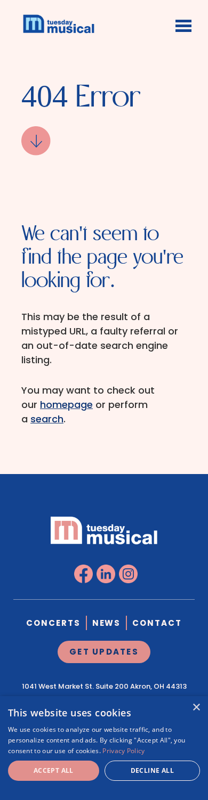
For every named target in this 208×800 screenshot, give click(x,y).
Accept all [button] (54, 770)
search (46, 419)
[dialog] (104, 748)
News (106, 622)
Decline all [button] (152, 770)
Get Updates (104, 651)
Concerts (53, 622)
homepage (66, 404)
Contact (157, 622)
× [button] (196, 708)
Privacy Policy (123, 750)
